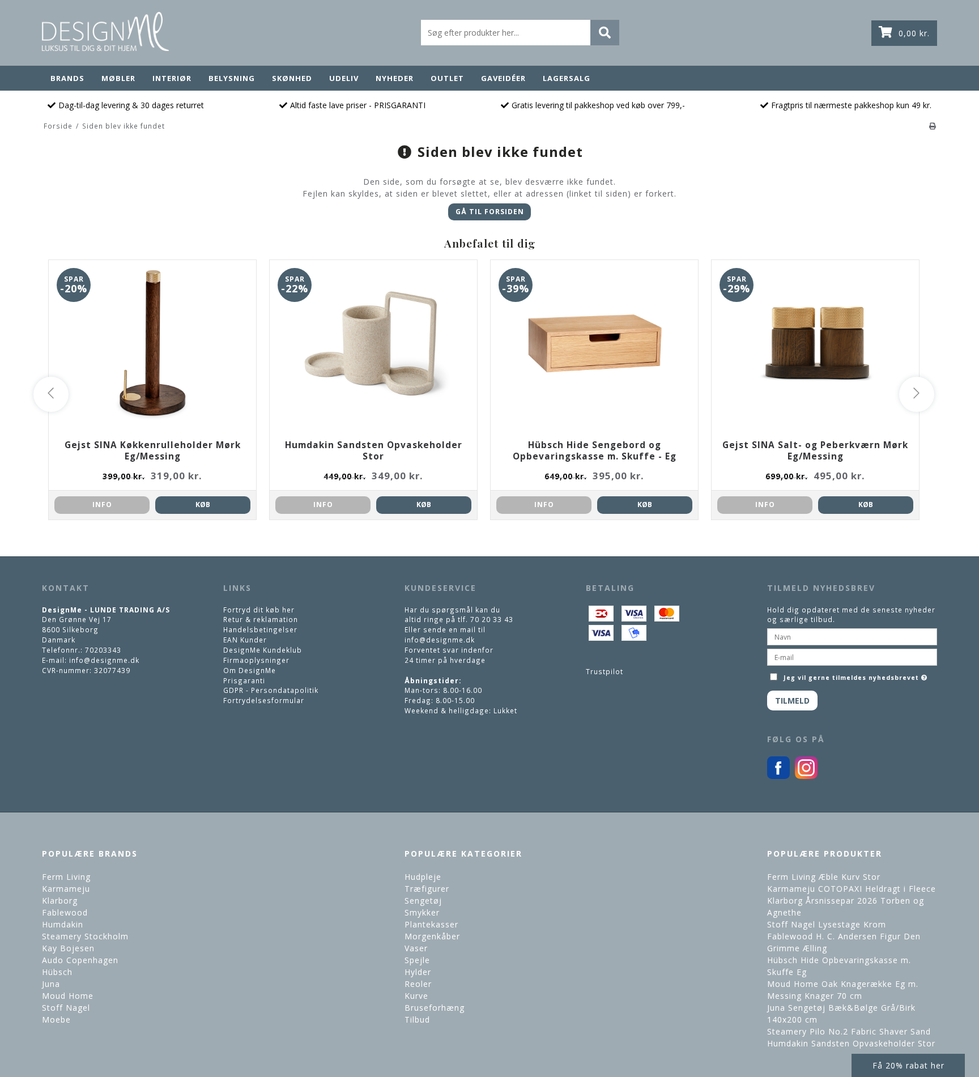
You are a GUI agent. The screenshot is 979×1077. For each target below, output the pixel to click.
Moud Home (67, 995)
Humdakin (62, 924)
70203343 (103, 649)
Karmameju (66, 888)
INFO (102, 504)
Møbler (118, 78)
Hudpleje (423, 876)
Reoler (418, 983)
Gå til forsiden (490, 211)
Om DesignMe (249, 670)
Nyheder (395, 78)
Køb (202, 504)
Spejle (417, 960)
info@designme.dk (104, 660)
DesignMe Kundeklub (262, 649)
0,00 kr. (914, 33)
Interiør (171, 78)
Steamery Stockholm (85, 936)
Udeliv (344, 78)
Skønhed (292, 78)
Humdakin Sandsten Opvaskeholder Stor (851, 1043)
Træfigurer (427, 888)
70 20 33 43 (491, 619)
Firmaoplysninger (256, 660)
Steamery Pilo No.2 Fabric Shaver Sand (849, 1031)
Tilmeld (792, 700)
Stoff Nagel (66, 1007)
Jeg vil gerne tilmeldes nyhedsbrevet (856, 675)
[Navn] (852, 635)
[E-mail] (852, 656)
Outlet (447, 78)
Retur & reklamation (260, 619)
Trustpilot (604, 671)
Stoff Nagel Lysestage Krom (826, 924)
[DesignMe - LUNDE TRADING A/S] (105, 31)
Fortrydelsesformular (263, 700)
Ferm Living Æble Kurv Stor (823, 876)
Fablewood (65, 912)
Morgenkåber (432, 936)
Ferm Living (66, 876)
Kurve (416, 995)
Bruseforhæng (435, 1007)
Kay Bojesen (68, 948)
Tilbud (417, 1019)
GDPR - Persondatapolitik (270, 690)
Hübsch (57, 972)
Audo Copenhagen (80, 960)
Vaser (416, 948)
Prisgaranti (244, 680)
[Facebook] (778, 776)
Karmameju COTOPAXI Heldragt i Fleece (851, 888)
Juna (51, 983)
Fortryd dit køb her (259, 609)
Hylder (418, 972)
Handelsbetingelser (260, 629)
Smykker (422, 912)
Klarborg (60, 900)
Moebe (56, 1019)
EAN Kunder (245, 639)
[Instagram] (806, 776)
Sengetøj (423, 900)
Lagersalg (566, 78)
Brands (67, 78)
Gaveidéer (503, 78)
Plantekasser (431, 924)
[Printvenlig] (933, 125)
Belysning (231, 78)
